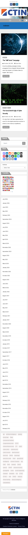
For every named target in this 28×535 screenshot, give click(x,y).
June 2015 (5, 364)
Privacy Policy (21, 526)
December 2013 (7, 384)
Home (4, 489)
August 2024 (6, 223)
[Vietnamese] (9, 190)
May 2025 (5, 211)
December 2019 (7, 336)
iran (22, 461)
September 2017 (7, 352)
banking (20, 434)
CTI (16, 446)
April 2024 (5, 239)
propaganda (6, 470)
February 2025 (6, 215)
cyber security (6, 452)
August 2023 (6, 255)
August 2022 (6, 279)
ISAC (4, 464)
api (4, 434)
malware (13, 464)
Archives (5, 164)
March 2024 (6, 243)
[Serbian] (5, 188)
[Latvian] (3, 184)
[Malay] (9, 184)
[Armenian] (7, 177)
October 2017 (6, 348)
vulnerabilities (6, 482)
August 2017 (6, 356)
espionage (17, 455)
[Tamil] (13, 188)
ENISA (11, 455)
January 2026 (6, 203)
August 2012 (6, 416)
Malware (5, 57)
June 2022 (5, 283)
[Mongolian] (13, 184)
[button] (19, 20)
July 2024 (5, 227)
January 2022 (6, 291)
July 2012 (5, 420)
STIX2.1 (5, 476)
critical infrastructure (8, 446)
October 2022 (6, 275)
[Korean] (9, 183)
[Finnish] (13, 179)
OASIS (19, 464)
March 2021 (6, 312)
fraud (14, 458)
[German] (5, 181)
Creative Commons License (10, 526)
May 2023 (5, 259)
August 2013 (6, 392)
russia (12, 470)
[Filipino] (11, 179)
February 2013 (6, 400)
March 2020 (6, 332)
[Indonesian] (3, 183)
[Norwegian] (7, 186)
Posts (8, 489)
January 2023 (6, 267)
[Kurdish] (11, 183)
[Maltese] (11, 184)
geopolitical (20, 458)
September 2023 (7, 251)
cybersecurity (14, 449)
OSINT (10, 467)
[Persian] (9, 186)
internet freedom (15, 461)
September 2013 (7, 388)
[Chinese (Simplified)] (11, 177)
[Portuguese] (13, 186)
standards (11, 473)
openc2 (5, 467)
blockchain (5, 437)
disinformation (15, 452)
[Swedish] (11, 188)
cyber (20, 446)
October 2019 (6, 340)
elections (5, 455)
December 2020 (7, 324)
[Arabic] (5, 177)
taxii (10, 476)
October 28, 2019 (8, 63)
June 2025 (5, 207)
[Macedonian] (7, 184)
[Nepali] (5, 186)
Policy (9, 107)
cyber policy (6, 449)
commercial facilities (8, 440)
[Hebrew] (9, 181)
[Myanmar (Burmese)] (3, 186)
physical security (18, 467)
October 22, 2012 (8, 116)
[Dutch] (5, 179)
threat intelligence (16, 479)
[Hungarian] (13, 181)
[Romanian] (3, 188)
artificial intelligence (11, 434)
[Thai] (3, 190)
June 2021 (5, 303)
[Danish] (3, 179)
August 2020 (6, 328)
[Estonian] (9, 179)
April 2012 (5, 424)
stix (17, 473)
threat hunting (6, 479)
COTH (16, 443)
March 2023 (6, 263)
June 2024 (5, 231)
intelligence (6, 461)
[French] (3, 181)
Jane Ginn (18, 63)
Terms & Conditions (14, 523)
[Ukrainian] (7, 190)
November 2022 (7, 271)
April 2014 (5, 380)
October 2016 (6, 360)
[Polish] (11, 186)
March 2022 (6, 287)
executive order (7, 458)
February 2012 (6, 428)
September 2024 (7, 219)
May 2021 (5, 307)
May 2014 (5, 376)
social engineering (19, 470)
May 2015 (5, 368)
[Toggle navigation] (10, 20)
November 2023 (7, 247)
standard (5, 473)
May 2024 (5, 235)
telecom (20, 476)
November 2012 (7, 408)
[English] (7, 179)
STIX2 (21, 473)
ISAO (8, 464)
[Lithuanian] (5, 184)
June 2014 (5, 372)
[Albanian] (3, 177)
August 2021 (6, 295)
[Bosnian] (9, 177)
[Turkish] (5, 190)
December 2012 (7, 404)
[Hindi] (11, 181)
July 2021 (5, 299)
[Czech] (13, 177)
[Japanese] (7, 183)
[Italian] (5, 183)
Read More (6, 76)
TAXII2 (14, 476)
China (11, 437)
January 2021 (6, 320)
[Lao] (13, 183)
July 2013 (5, 396)
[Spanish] (9, 188)
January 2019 (6, 344)
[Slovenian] (7, 188)
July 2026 (5, 199)
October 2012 (6, 412)
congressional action (8, 443)
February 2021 (6, 316)
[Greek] (7, 181)
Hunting (4, 107)
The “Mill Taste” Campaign (11, 60)
